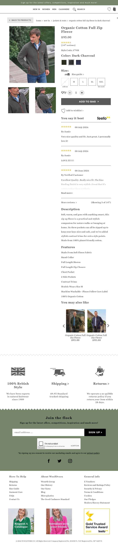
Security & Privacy (93, 489)
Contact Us (14, 499)
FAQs (11, 496)
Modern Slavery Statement (97, 503)
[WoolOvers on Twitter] (59, 460)
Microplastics (47, 496)
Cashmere (64, 9)
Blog (43, 492)
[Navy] (78, 62)
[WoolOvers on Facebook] (48, 460)
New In (36, 9)
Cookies (88, 496)
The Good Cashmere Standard (55, 499)
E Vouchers (89, 481)
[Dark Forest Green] (64, 62)
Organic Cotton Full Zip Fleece (75, 336)
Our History (47, 485)
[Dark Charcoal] (71, 62)
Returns (13, 485)
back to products (21, 20)
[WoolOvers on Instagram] (69, 460)
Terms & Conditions (93, 492)
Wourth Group (48, 481)
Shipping (13, 481)
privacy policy (93, 453)
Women (46, 9)
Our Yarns (46, 489)
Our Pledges (90, 499)
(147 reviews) (68, 45)
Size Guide (14, 489)
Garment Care (16, 492)
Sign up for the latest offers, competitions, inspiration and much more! (59, 2)
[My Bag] (114, 9)
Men (54, 9)
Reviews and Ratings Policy (97, 485)
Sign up (94, 432)
